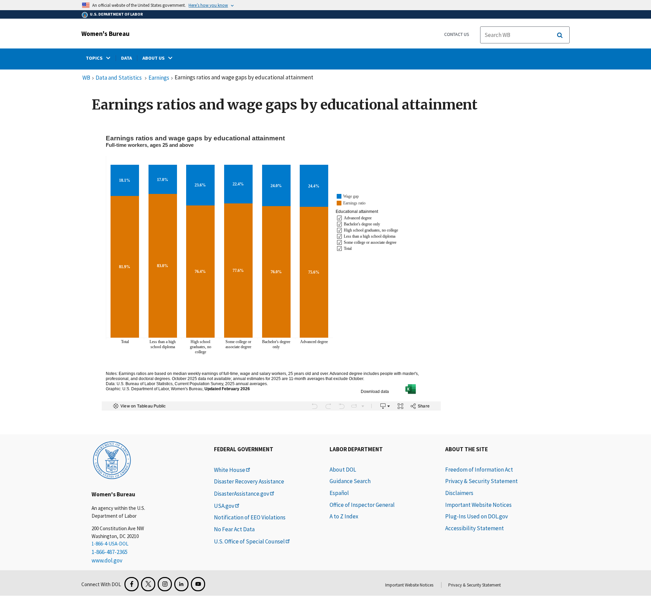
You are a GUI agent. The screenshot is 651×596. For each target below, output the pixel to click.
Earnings (159, 78)
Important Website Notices (478, 505)
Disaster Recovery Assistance (249, 481)
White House (229, 470)
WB (86, 78)
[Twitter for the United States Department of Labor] (148, 584)
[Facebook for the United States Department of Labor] (131, 584)
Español (339, 493)
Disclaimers (459, 493)
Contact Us (456, 34)
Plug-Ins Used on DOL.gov (476, 516)
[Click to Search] (560, 35)
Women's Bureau (105, 33)
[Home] (112, 459)
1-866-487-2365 (109, 552)
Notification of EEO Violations (249, 517)
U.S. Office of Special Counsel (249, 541)
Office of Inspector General (362, 505)
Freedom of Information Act (479, 469)
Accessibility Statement (474, 528)
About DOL (343, 469)
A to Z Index (344, 516)
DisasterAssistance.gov (241, 493)
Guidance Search (350, 481)
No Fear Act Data (234, 529)
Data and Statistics (119, 78)
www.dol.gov (107, 560)
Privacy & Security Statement (481, 481)
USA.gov (224, 506)
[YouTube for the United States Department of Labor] (198, 584)
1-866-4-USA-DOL (110, 543)
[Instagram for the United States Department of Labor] (165, 584)
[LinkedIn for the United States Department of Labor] (181, 584)
